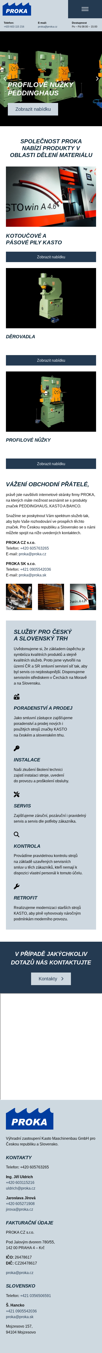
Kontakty (48, 978)
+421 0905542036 (35, 569)
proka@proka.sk (32, 575)
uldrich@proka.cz (20, 1188)
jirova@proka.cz (19, 1209)
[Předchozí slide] (5, 78)
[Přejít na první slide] (97, 78)
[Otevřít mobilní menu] (85, 9)
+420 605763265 (34, 548)
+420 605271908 (20, 1203)
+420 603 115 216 (14, 26)
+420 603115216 (20, 1182)
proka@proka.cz (47, 26)
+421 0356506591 (35, 1295)
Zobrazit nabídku (33, 109)
